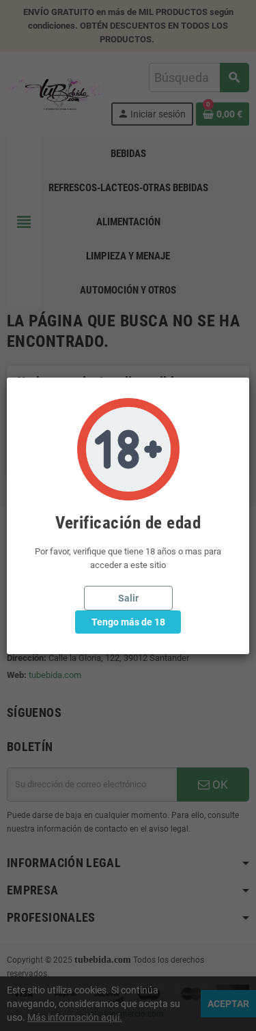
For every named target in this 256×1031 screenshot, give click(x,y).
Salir (128, 598)
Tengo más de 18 (128, 622)
